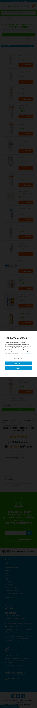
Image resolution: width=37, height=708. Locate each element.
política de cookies (25, 353)
